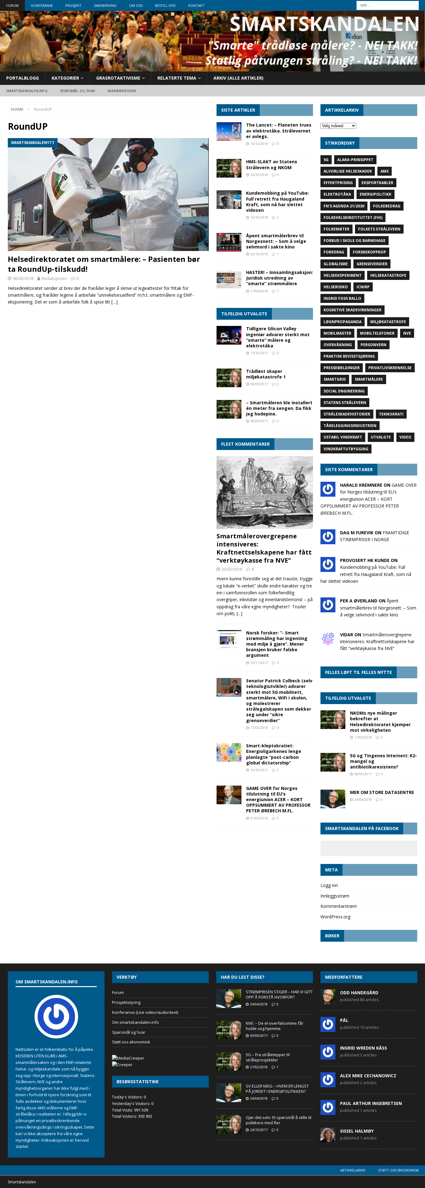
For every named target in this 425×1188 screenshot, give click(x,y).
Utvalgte (381, 437)
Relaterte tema (176, 78)
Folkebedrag (386, 206)
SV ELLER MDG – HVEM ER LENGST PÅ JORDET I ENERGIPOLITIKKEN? (277, 1088)
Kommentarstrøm (338, 906)
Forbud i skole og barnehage (354, 240)
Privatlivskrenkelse (390, 367)
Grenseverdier (372, 264)
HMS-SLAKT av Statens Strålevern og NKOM (271, 164)
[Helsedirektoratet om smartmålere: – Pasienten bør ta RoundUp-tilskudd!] (108, 194)
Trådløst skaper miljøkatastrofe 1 (266, 374)
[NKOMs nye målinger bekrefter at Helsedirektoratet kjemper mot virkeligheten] (332, 719)
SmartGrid (335, 379)
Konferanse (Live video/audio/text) (145, 1012)
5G (326, 159)
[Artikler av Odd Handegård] (327, 1001)
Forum (12, 5)
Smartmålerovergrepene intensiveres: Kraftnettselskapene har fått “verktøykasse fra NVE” (264, 548)
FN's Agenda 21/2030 (344, 206)
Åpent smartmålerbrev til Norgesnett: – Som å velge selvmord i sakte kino (276, 241)
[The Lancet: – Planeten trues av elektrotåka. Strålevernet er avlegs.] (229, 131)
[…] (114, 302)
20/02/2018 (232, 569)
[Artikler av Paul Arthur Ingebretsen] (327, 1112)
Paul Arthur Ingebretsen (371, 1103)
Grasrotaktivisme (118, 78)
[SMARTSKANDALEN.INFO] (212, 68)
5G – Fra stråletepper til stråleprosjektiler (268, 1057)
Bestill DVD (165, 5)
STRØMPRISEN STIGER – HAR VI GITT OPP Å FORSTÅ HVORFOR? (279, 994)
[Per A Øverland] (327, 609)
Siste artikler (238, 110)
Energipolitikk (375, 194)
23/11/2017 (259, 662)
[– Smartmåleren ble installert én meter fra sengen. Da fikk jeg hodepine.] (229, 409)
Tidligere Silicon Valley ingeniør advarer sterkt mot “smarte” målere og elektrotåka (278, 337)
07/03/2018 (259, 818)
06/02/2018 (23, 278)
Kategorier (65, 78)
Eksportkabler (377, 182)
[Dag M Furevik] (327, 541)
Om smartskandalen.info (135, 1022)
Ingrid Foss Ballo (342, 298)
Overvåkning (338, 344)
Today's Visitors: (128, 1097)
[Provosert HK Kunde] (327, 568)
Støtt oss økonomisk (131, 1042)
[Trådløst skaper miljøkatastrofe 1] (229, 378)
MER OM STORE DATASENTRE (382, 792)
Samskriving (105, 5)
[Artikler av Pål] (327, 1029)
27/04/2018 (259, 291)
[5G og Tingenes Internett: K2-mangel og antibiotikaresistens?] (332, 762)
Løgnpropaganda (343, 321)
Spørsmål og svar (77, 90)
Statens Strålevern (345, 402)
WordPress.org (335, 917)
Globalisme (336, 264)
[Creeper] (122, 1064)
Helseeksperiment (343, 275)
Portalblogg (22, 78)
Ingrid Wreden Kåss (363, 1048)
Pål (344, 1020)
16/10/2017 (259, 770)
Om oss (135, 5)
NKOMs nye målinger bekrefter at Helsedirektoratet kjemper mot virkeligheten (380, 721)
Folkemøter (336, 229)
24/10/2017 (259, 1129)
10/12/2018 (259, 143)
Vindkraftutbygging (346, 449)
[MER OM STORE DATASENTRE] (332, 799)
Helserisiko (336, 287)
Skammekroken (121, 90)
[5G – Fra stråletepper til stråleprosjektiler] (228, 1061)
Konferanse (42, 5)
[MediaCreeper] (128, 1058)
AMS (385, 171)
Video (405, 437)
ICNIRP (363, 287)
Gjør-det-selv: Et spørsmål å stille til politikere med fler (278, 1120)
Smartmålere (369, 379)
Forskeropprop (369, 252)
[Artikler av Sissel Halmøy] (327, 1139)
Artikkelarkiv (353, 1170)
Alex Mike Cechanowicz (368, 1076)
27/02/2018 (259, 1067)
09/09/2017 (259, 1035)
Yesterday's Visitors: (131, 1103)
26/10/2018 (259, 174)
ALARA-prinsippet (355, 159)
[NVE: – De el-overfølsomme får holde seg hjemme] (228, 1030)
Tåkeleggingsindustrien (350, 425)
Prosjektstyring (126, 1002)
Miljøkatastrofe (388, 321)
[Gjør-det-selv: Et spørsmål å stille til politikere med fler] (228, 1124)
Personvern (373, 344)
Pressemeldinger (342, 367)
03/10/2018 (259, 254)
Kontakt (196, 5)
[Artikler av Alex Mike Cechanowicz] (327, 1084)
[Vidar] (327, 642)
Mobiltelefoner (377, 333)
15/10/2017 (259, 352)
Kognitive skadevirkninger (352, 310)
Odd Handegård (359, 992)
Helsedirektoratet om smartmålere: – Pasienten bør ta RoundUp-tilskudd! (104, 264)
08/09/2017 (259, 384)
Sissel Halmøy (357, 1131)
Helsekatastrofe (388, 275)
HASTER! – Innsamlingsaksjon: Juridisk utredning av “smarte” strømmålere (279, 277)
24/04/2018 (363, 799)
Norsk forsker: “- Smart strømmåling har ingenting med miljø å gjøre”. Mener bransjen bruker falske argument (276, 644)
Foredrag (334, 252)
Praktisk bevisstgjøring (349, 356)
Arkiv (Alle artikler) (238, 78)
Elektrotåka (337, 194)
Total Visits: (123, 1110)
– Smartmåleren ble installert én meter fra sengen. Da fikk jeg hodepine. (279, 408)
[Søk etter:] (388, 5)
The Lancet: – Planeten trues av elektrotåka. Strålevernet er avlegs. (278, 130)
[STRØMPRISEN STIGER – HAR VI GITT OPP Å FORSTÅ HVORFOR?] (228, 998)
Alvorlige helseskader (348, 171)
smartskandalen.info (27, 90)
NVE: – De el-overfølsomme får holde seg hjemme (274, 1025)
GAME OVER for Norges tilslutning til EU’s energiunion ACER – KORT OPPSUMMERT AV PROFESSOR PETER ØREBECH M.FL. (278, 799)
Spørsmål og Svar (128, 1032)
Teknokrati (391, 414)
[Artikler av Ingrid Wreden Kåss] (327, 1056)
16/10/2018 (259, 217)
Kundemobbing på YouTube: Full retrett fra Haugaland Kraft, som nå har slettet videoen (277, 201)
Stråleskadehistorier (347, 414)
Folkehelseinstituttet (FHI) (353, 217)
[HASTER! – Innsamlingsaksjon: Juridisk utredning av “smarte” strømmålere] (229, 279)
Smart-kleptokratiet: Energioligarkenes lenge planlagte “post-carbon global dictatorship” (273, 754)
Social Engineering (344, 391)
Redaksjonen (54, 278)
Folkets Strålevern (379, 229)
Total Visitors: (125, 1116)
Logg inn (329, 885)
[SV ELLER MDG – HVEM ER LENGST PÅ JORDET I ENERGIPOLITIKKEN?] (228, 1093)
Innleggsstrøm (334, 896)
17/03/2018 (259, 727)
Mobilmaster (337, 333)
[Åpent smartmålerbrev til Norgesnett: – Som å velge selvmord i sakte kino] (229, 242)
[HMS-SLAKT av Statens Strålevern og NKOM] (229, 168)
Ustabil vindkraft (343, 437)
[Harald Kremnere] (327, 493)
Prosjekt (73, 5)
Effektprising (338, 182)
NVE (407, 333)
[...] (239, 613)
